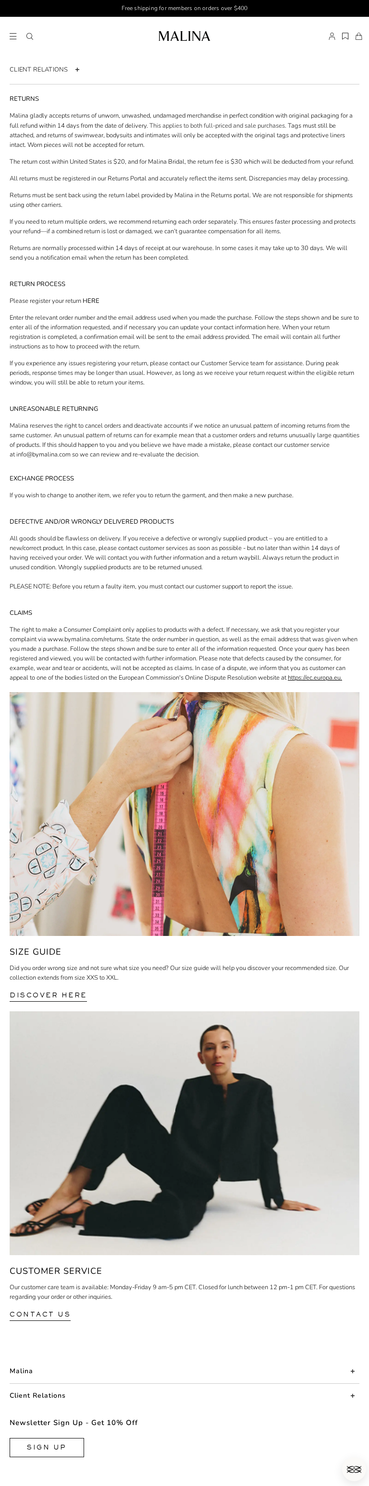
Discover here (48, 995)
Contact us (40, 1314)
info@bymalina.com (43, 454)
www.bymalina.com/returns (85, 639)
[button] (29, 36)
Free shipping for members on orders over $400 (185, 8)
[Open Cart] (359, 36)
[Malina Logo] (184, 36)
